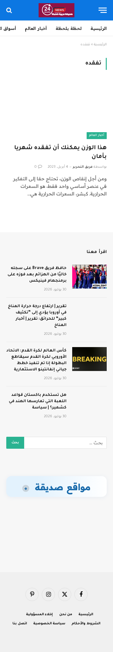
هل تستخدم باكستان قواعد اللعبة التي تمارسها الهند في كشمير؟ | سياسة (38, 401)
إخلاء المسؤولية (39, 614)
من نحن (66, 614)
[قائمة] (103, 10)
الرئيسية (98, 28)
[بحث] (9, 10)
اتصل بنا (20, 624)
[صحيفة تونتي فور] (57, 10)
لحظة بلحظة (69, 28)
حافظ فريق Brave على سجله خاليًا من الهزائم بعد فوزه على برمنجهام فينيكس (37, 274)
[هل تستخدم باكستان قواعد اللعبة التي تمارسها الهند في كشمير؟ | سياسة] (89, 403)
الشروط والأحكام (86, 624)
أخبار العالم (36, 28)
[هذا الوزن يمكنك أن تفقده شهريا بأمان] (56, 110)
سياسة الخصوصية (49, 624)
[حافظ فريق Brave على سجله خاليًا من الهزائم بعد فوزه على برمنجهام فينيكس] (89, 277)
